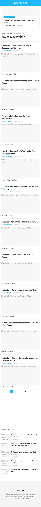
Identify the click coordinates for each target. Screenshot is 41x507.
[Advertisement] (20, 411)
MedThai (20, 3)
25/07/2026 (17, 292)
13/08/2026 (17, 192)
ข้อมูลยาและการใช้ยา (9, 16)
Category (9, 33)
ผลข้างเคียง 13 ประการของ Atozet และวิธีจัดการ (20, 290)
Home (3, 33)
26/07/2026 (17, 260)
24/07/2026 (17, 363)
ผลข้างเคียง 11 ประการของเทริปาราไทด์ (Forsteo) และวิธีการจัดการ (16, 46)
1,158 (24, 391)
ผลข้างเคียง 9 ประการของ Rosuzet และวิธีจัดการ (20, 222)
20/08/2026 (20, 25)
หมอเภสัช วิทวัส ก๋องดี (10, 25)
